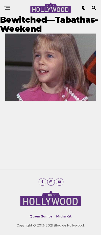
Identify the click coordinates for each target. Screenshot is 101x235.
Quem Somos (41, 216)
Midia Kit (63, 216)
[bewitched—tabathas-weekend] (50, 100)
